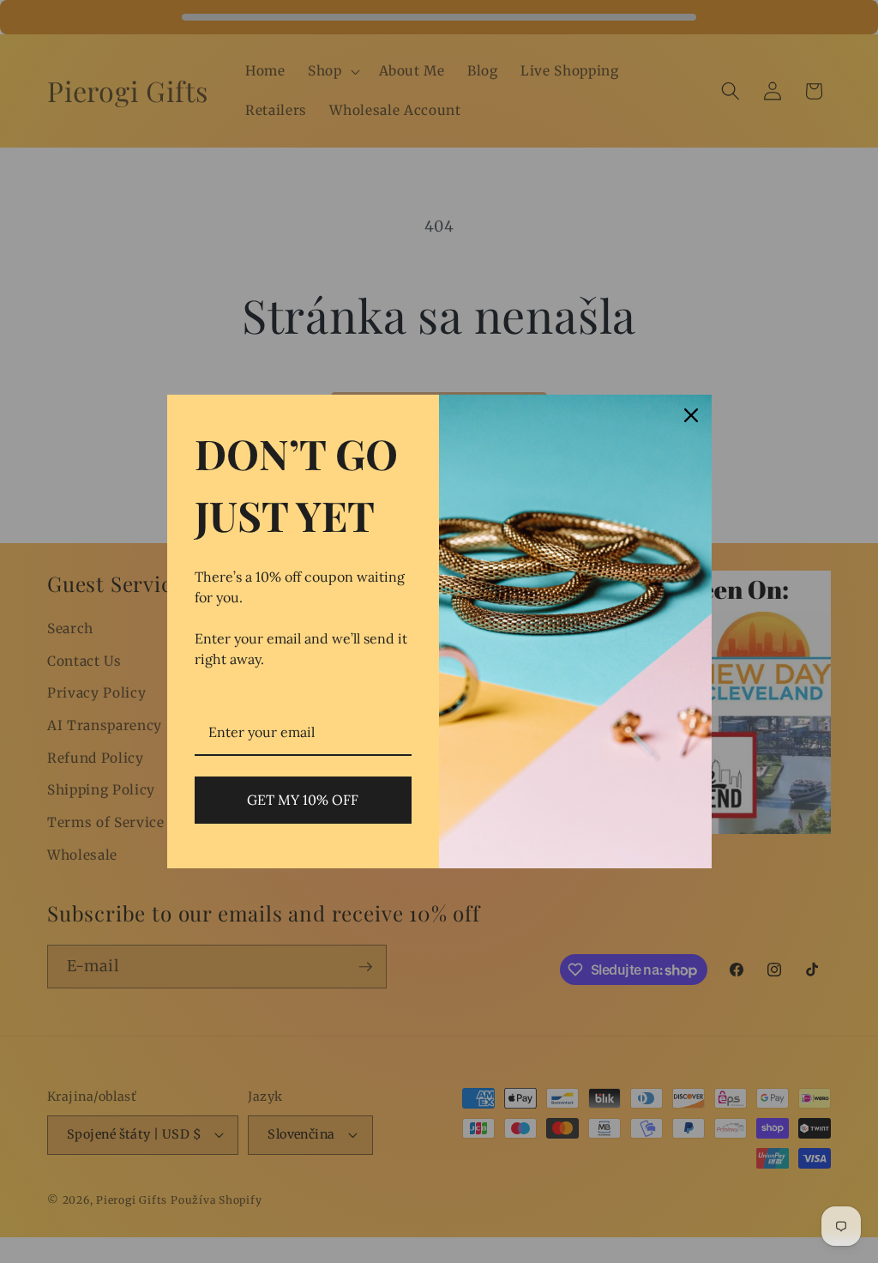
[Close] (691, 415)
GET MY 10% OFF (302, 799)
